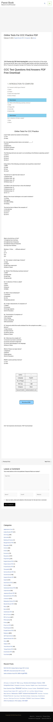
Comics (6, 548)
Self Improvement (8, 636)
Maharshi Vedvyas (39, 691)
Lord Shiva (31, 691)
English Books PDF (19, 38)
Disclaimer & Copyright (34, 718)
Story (5, 641)
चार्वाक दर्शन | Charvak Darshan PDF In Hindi (14, 670)
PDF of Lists (7, 617)
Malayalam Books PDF (9, 601)
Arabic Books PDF (8, 532)
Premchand (45, 693)
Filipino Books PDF (8, 564)
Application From (8, 529)
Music (5, 606)
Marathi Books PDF (9, 604)
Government (7, 574)
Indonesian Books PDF (9, 588)
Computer (27, 38)
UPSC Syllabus (18, 700)
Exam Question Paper (9, 688)
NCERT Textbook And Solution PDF (28, 693)
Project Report (17, 696)
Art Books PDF (12, 683)
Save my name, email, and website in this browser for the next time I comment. (26, 500)
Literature (6, 598)
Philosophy (6, 620)
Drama (5, 550)
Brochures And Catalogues (30, 683)
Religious (6, 633)
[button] (44, 3)
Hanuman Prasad (8, 691)
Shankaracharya (34, 696)
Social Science (41, 696)
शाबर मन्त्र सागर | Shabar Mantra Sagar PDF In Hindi (16, 668)
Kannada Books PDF (9, 596)
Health (5, 580)
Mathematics (14, 693)
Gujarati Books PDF (9, 577)
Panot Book (7, 2)
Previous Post (6, 461)
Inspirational (7, 590)
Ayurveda (6, 537)
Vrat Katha (6, 654)
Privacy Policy (46, 716)
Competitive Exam (9, 685)
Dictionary (22, 685)
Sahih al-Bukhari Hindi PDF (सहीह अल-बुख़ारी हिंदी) (15, 673)
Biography (6, 545)
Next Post (48, 461)
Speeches (6, 698)
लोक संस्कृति (25, 700)
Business (39, 683)
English (32, 685)
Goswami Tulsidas (32, 688)
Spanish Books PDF (9, 638)
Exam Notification (42, 685)
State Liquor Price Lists (14, 698)
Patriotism (40, 693)
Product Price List (8, 696)
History (6, 585)
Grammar (46, 688)
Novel (5, 609)
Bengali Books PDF (8, 542)
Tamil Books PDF (8, 646)
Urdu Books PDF (8, 651)
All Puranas (6, 683)
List (28, 691)
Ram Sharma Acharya (25, 696)
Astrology (6, 534)
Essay (36, 685)
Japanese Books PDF (9, 593)
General (18, 688)
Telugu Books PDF (8, 649)
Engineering (7, 558)
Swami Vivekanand (36, 698)
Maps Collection (7, 693)
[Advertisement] (26, 22)
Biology (21, 683)
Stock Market (23, 698)
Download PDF (26, 402)
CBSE (43, 683)
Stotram (28, 698)
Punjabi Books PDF (8, 630)
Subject (6, 643)
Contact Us (39, 716)
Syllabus (43, 698)
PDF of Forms (7, 614)
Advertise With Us (46, 718)
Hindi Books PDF (8, 582)
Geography (6, 569)
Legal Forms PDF (22, 691)
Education (6, 556)
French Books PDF (8, 566)
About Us (32, 716)
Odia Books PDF (8, 612)
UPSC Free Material (9, 700)
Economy (6, 553)
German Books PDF (9, 572)
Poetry (5, 622)
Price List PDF (7, 625)
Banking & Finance (8, 540)
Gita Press (25, 688)
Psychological (7, 628)
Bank (18, 683)
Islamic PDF (15, 691)
